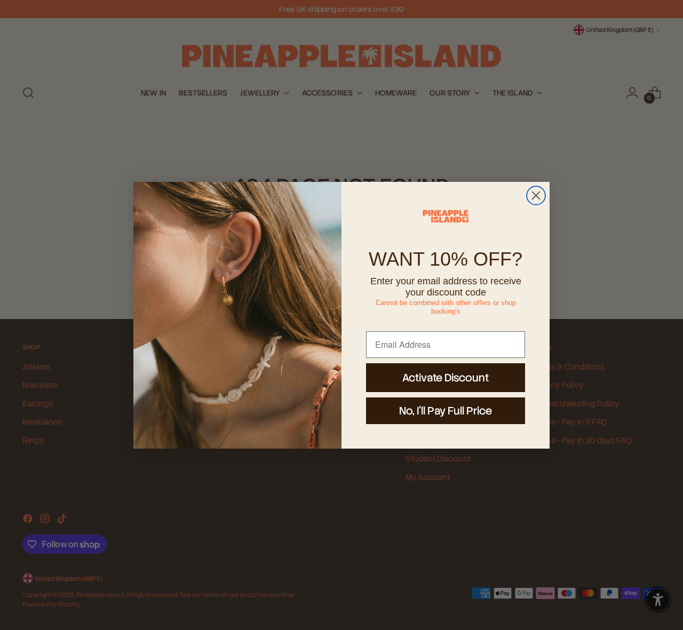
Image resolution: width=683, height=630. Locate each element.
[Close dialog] (536, 195)
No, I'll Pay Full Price (445, 411)
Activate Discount (445, 378)
